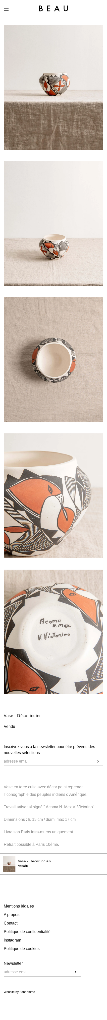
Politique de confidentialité (27, 932)
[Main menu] (6, 8)
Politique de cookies (22, 949)
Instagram (12, 940)
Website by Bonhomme (19, 992)
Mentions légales (19, 906)
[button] (97, 761)
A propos (11, 915)
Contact (10, 923)
